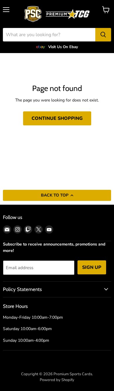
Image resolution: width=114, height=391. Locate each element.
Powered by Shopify (57, 380)
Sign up (91, 267)
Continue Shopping (57, 118)
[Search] (103, 34)
